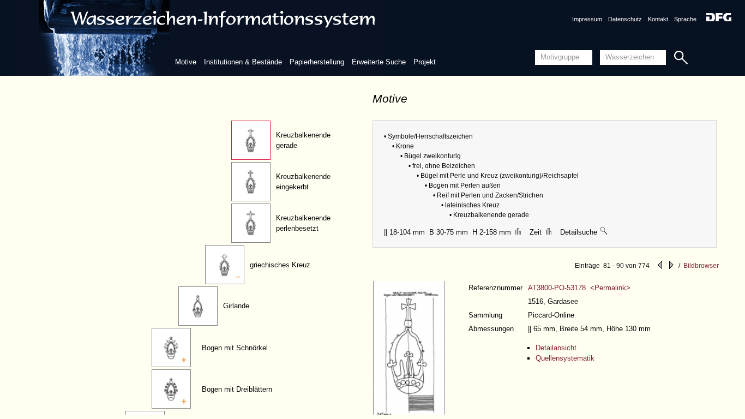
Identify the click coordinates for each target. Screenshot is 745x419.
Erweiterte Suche (379, 62)
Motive (185, 62)
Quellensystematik (565, 358)
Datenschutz (625, 19)
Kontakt (658, 19)
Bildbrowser (701, 266)
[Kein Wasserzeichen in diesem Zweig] (604, 232)
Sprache (685, 19)
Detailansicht (556, 348)
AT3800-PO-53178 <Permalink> (579, 288)
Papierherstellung (317, 62)
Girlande (236, 306)
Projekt (424, 62)
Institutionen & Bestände (243, 62)
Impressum (587, 19)
